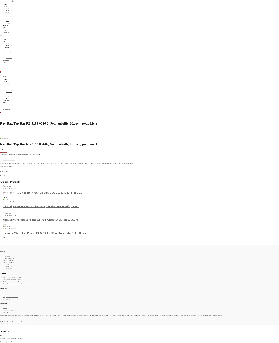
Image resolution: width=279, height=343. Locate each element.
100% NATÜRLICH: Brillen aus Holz (12, 277)
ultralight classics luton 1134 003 (10, 297)
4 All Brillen (6, 264)
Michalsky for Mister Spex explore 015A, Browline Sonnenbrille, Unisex (41, 206)
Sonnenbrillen (9, 10)
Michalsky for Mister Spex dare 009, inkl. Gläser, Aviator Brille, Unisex (40, 219)
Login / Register (6, 68)
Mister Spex (9, 166)
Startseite (5, 4)
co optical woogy (7, 294)
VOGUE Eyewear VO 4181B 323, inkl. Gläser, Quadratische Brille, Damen (42, 193)
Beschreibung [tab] (6, 158)
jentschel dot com (10, 323)
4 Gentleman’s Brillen (8, 260)
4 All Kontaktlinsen (7, 268)
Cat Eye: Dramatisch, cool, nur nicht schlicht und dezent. (16, 284)
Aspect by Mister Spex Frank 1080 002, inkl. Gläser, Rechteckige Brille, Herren (44, 233)
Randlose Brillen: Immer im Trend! (11, 281)
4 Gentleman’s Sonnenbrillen (9, 262)
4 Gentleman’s (6, 12)
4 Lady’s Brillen (6, 256)
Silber (35, 154)
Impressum (5, 312)
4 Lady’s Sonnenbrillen (8, 258)
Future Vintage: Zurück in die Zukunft (11, 279)
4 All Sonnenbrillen (7, 266)
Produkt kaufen (4, 152)
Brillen (7, 8)
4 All (4, 18)
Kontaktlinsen (6, 25)
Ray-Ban (18, 154)
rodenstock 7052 (7, 299)
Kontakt (5, 308)
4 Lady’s (5, 6)
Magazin (5, 27)
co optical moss (6, 292)
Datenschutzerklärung (8, 310)
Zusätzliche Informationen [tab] (9, 160)
